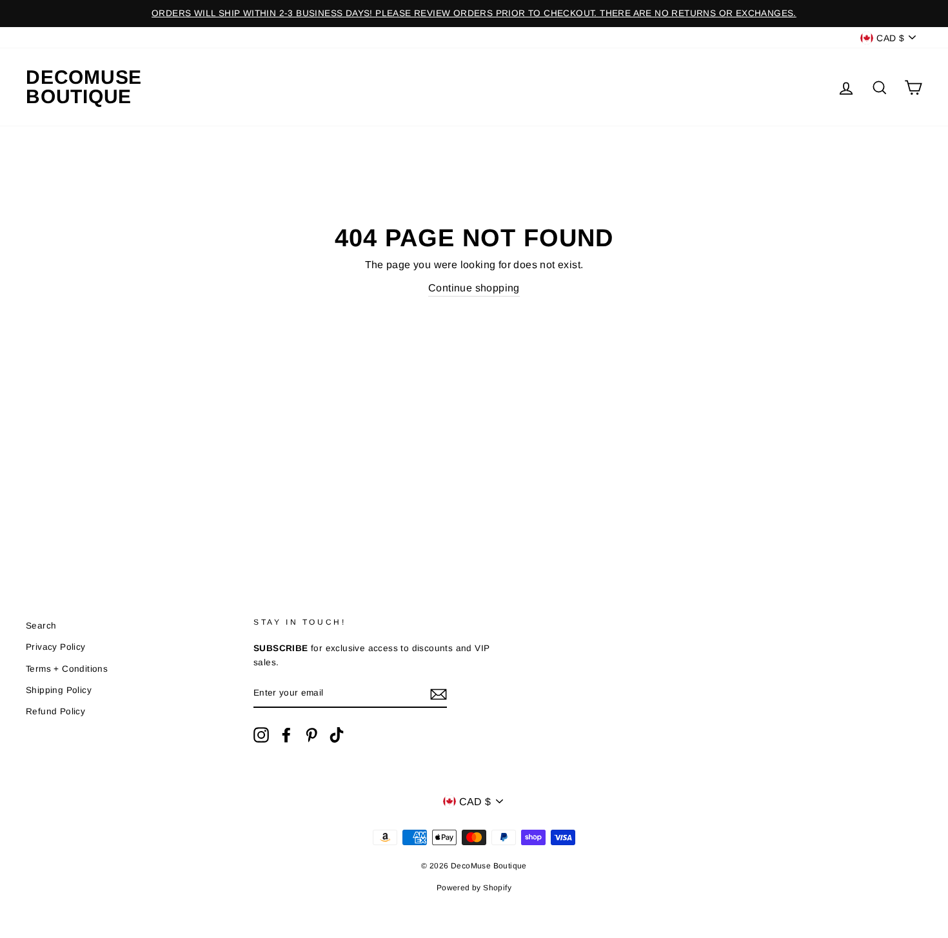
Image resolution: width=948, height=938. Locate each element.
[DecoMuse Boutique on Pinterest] (311, 735)
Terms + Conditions (67, 669)
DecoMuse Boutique (84, 87)
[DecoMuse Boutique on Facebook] (286, 735)
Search (41, 625)
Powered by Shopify (474, 887)
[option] (474, 13)
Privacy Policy (56, 647)
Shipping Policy (59, 690)
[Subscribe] (438, 693)
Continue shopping (474, 287)
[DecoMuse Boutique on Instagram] (261, 735)
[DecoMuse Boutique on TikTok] (336, 735)
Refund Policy (55, 711)
